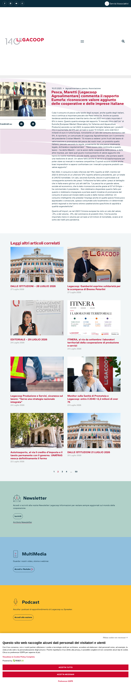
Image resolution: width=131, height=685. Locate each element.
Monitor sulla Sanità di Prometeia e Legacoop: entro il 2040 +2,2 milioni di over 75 (92, 398)
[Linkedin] (10, 3)
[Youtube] (16, 3)
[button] (82, 41)
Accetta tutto (66, 667)
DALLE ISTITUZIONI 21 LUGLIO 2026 (88, 452)
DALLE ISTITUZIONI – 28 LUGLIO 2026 (33, 286)
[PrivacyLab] (18, 660)
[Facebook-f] (5, 3)
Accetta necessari (65, 674)
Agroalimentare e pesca (76, 88)
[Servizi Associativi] (107, 3)
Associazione (95, 88)
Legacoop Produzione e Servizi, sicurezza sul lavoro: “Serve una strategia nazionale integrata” (36, 398)
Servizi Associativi (119, 3)
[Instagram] (22, 3)
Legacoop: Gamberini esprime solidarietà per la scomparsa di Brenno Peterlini (94, 288)
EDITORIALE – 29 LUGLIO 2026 (28, 339)
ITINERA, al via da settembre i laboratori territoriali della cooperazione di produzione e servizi (93, 342)
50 (76, 471)
